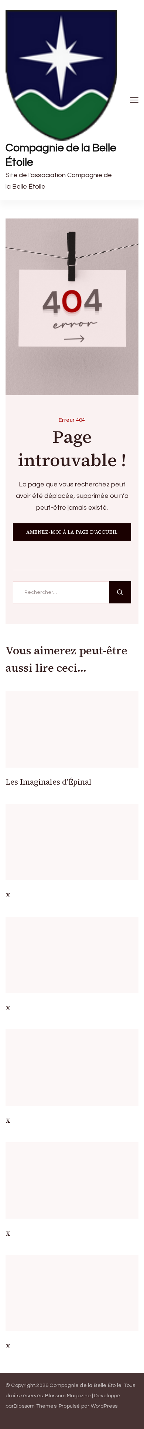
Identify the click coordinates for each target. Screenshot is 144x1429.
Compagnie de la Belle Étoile (61, 155)
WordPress (104, 1406)
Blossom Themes (35, 1406)
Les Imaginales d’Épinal (49, 782)
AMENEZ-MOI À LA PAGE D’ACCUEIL (72, 532)
